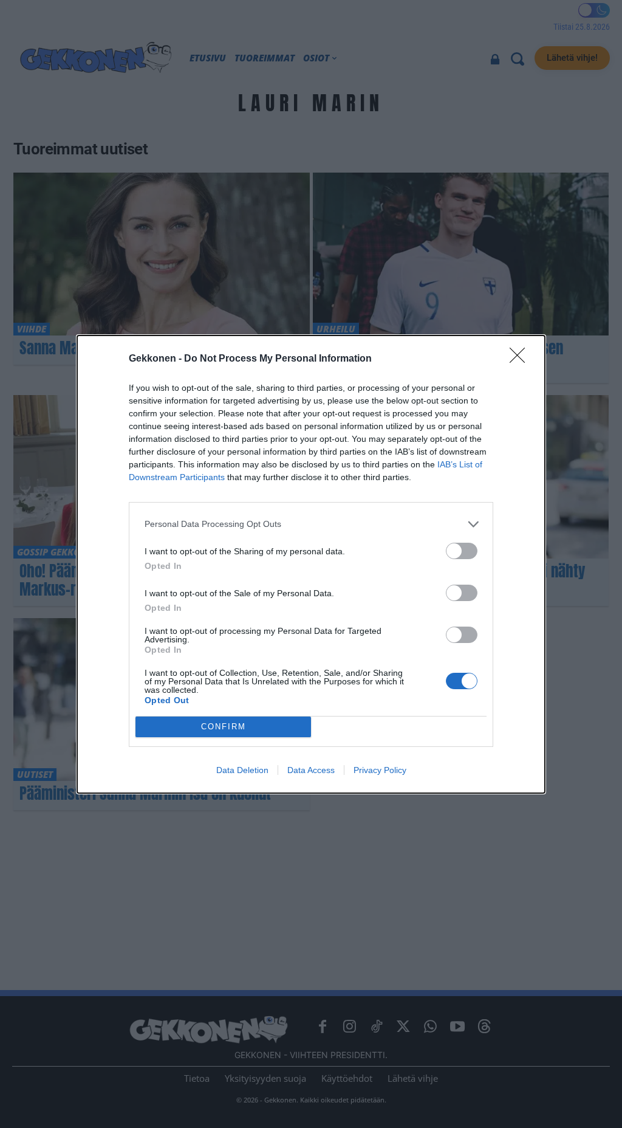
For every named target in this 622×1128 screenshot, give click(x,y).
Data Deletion (242, 770)
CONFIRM (223, 726)
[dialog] (311, 564)
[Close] (521, 359)
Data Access (311, 770)
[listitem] (311, 524)
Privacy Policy (380, 770)
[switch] (461, 551)
